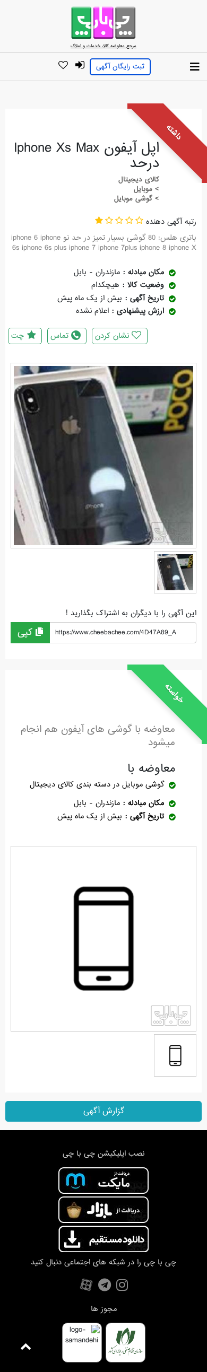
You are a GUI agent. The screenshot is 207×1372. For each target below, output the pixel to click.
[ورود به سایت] (79, 65)
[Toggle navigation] (194, 67)
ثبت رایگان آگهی (120, 67)
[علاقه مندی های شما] (63, 66)
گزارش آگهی (103, 1111)
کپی (27, 632)
